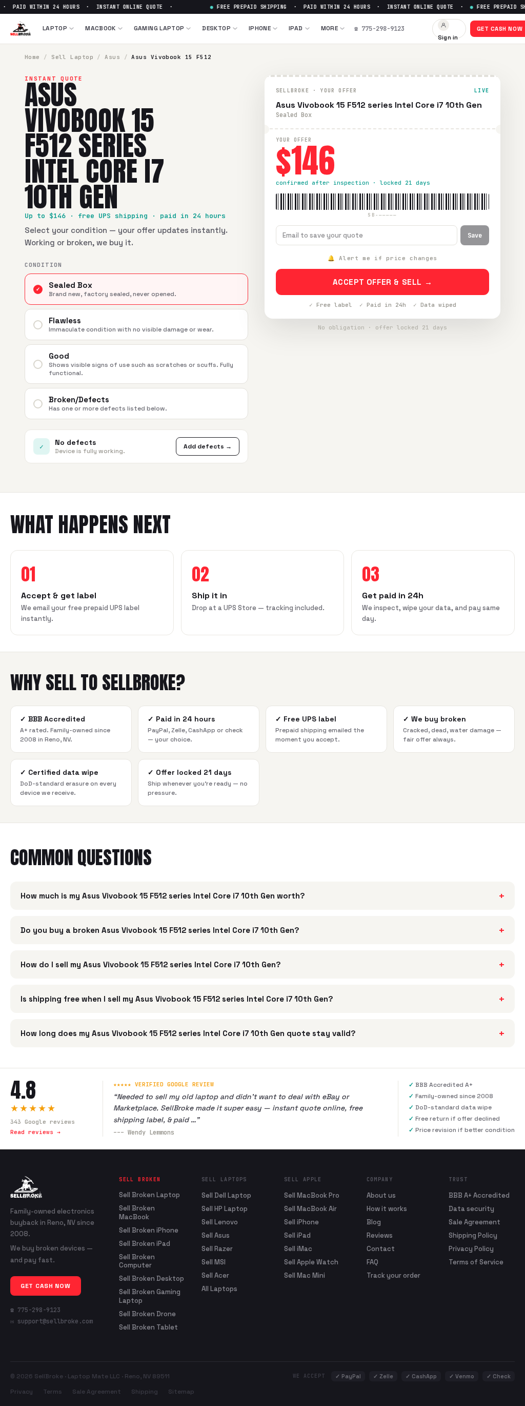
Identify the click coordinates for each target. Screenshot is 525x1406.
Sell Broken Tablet (148, 1327)
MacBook (100, 28)
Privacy (21, 1392)
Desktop (216, 28)
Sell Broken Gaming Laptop (149, 1296)
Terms (52, 1392)
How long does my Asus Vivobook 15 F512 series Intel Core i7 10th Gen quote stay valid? (262, 1033)
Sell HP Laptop (224, 1208)
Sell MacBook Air (310, 1208)
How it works (387, 1208)
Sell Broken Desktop (151, 1279)
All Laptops (219, 1288)
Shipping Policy (473, 1235)
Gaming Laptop (159, 28)
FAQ (372, 1262)
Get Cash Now (46, 1286)
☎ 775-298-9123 (35, 1310)
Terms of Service (476, 1262)
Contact (381, 1248)
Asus (112, 57)
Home (32, 57)
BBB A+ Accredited (479, 1195)
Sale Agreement (474, 1222)
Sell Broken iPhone (148, 1230)
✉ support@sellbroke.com (51, 1321)
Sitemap (181, 1392)
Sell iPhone (301, 1222)
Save (475, 235)
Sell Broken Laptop (149, 1195)
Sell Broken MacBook (137, 1212)
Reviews (380, 1235)
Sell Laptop (72, 57)
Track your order (393, 1275)
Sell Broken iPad (144, 1244)
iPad (295, 28)
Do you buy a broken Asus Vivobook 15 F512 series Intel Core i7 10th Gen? (262, 930)
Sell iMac (298, 1248)
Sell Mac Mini (304, 1275)
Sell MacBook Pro (311, 1195)
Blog (374, 1222)
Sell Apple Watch (311, 1262)
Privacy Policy (471, 1248)
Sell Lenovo (219, 1222)
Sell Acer (215, 1275)
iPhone (260, 28)
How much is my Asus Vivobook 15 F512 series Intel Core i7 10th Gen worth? (262, 896)
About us (381, 1195)
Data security (471, 1208)
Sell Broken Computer (137, 1261)
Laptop (55, 28)
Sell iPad (297, 1235)
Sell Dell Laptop (226, 1195)
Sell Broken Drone (147, 1314)
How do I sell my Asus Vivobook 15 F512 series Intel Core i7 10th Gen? (262, 964)
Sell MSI (213, 1262)
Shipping (144, 1392)
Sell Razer (217, 1248)
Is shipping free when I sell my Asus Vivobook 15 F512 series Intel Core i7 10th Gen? (262, 999)
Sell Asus (215, 1235)
